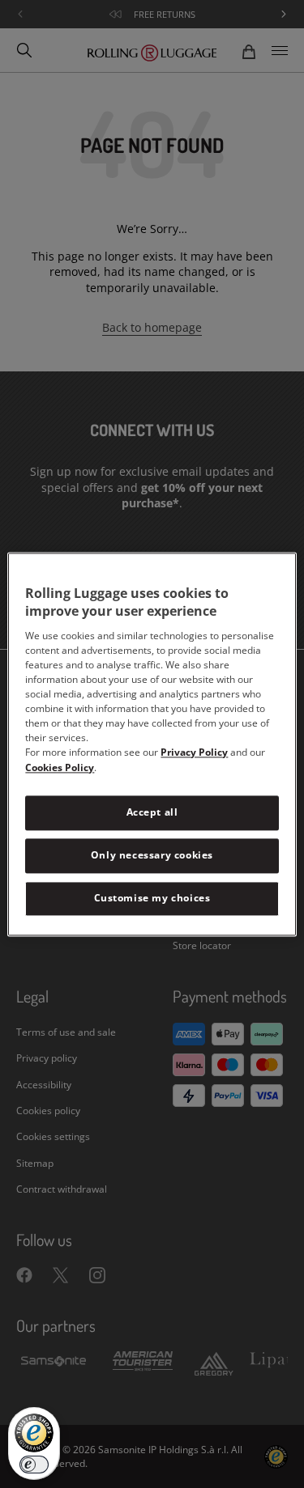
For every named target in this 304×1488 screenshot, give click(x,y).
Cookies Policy (59, 768)
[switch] (34, 1464)
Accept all (152, 813)
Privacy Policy (194, 753)
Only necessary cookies (152, 855)
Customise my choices (152, 898)
